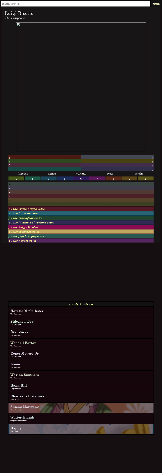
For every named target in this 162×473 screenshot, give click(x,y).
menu (156, 3)
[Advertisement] (81, 273)
